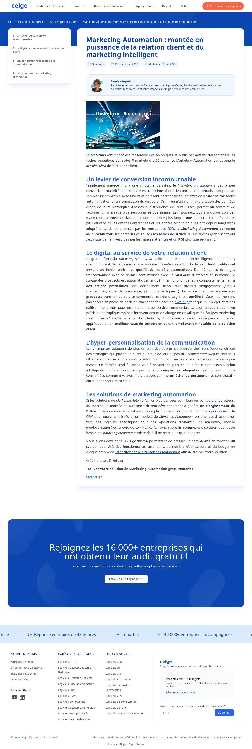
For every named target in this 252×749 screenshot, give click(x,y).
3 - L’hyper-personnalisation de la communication (34, 62)
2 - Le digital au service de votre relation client (38, 50)
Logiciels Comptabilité (71, 701)
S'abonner (224, 712)
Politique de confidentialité (123, 737)
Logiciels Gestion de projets (75, 678)
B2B (171, 228)
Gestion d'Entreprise (31, 21)
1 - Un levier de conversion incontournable (29, 37)
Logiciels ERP (113, 667)
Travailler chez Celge (24, 673)
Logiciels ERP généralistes (74, 719)
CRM (90, 416)
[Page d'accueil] (19, 6)
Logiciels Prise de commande (76, 684)
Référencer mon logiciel (181, 692)
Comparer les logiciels (225, 6)
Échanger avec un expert (26, 667)
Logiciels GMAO (67, 695)
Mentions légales (153, 737)
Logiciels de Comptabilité (121, 701)
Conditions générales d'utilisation (188, 737)
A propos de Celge (22, 661)
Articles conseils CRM (63, 21)
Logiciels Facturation (118, 679)
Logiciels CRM (66, 690)
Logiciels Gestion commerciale (77, 707)
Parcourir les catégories (226, 737)
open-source (219, 411)
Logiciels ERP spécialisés (73, 713)
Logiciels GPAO (67, 661)
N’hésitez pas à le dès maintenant (147, 452)
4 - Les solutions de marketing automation (32, 75)
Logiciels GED (113, 661)
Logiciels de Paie (115, 707)
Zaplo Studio (136, 744)
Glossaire (98, 737)
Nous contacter (20, 679)
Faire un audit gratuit (124, 579)
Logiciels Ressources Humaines (124, 713)
